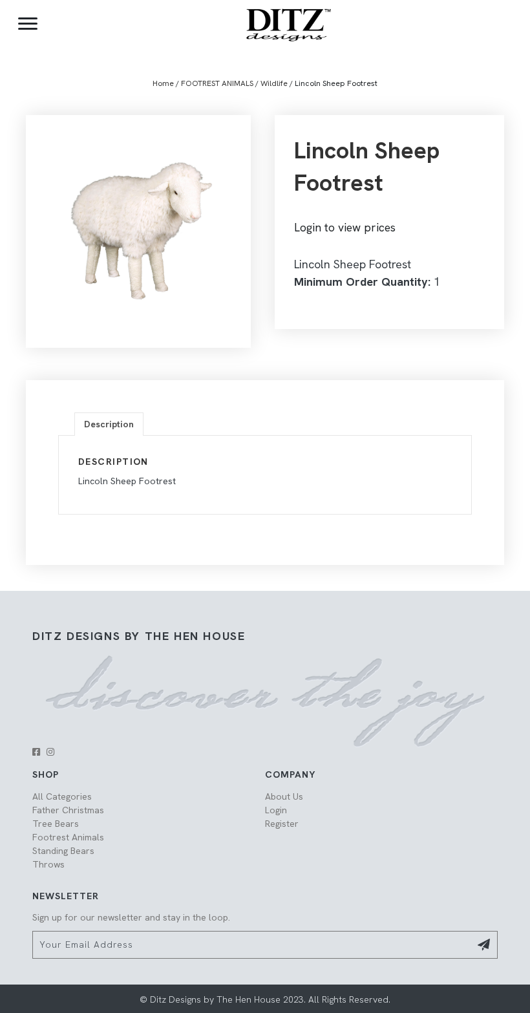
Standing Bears (63, 851)
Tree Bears (55, 823)
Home (163, 83)
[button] (36, 751)
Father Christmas (68, 810)
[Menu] (28, 24)
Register (282, 823)
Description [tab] (109, 424)
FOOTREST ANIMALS (217, 83)
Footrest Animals (68, 837)
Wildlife (274, 83)
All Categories (62, 796)
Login (276, 810)
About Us (284, 796)
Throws (48, 864)
